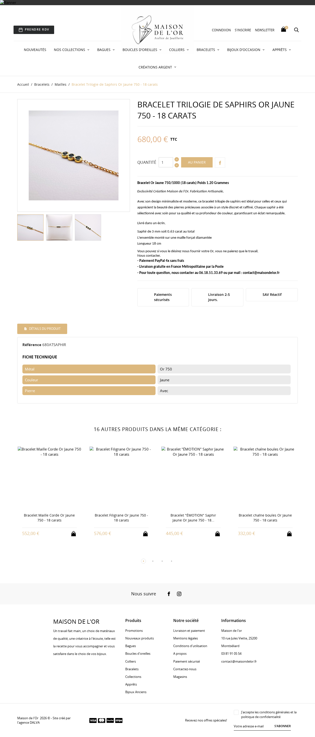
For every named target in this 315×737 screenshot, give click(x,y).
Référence (31, 344)
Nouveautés (35, 49)
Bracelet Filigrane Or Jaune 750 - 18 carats (66, 517)
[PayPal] (110, 720)
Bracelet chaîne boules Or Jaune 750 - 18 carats (209, 517)
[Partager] (220, 162)
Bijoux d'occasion (244, 49)
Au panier (197, 162)
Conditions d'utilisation (190, 646)
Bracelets (206, 49)
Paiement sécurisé (186, 661)
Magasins (180, 676)
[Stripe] (119, 720)
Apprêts (280, 49)
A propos (180, 653)
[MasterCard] (101, 720)
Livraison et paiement (189, 630)
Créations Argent (156, 67)
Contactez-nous (184, 669)
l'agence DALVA (28, 722)
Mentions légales (185, 638)
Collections (133, 676)
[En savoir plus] (70, 533)
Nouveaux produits (139, 638)
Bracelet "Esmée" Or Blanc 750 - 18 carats (281, 459)
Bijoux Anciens (135, 692)
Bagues (104, 49)
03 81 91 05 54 (231, 653)
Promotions (134, 630)
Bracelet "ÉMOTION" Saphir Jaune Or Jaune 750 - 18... (138, 517)
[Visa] (93, 720)
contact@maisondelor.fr (261, 273)
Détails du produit (44, 328)
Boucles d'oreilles (140, 49)
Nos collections (70, 49)
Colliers (177, 49)
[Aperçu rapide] (61, 533)
